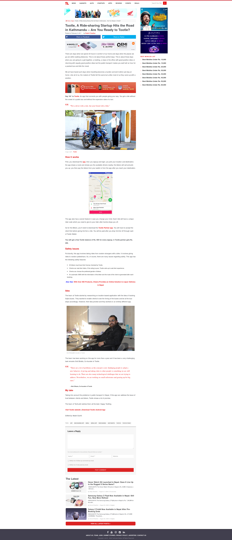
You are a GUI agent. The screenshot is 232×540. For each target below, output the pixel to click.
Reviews (119, 3)
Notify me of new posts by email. (79, 465)
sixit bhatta (111, 423)
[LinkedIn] (124, 532)
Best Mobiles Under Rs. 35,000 (154, 74)
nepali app (94, 423)
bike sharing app (79, 423)
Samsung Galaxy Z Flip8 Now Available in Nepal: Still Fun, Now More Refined (111, 497)
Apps (110, 3)
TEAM (96, 535)
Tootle (76, 96)
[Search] (165, 3)
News (74, 3)
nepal (87, 423)
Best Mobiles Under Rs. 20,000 (154, 67)
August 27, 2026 (103, 491)
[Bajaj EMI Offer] (154, 30)
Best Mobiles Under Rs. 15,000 (154, 63)
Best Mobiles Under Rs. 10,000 (154, 59)
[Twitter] (120, 532)
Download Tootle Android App (93, 410)
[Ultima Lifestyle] (154, 53)
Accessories (113, 491)
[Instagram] (116, 532)
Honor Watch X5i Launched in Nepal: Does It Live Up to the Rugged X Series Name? (110, 483)
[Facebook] (107, 532)
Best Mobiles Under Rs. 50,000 (154, 81)
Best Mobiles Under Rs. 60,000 (154, 85)
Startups (101, 3)
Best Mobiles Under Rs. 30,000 (154, 70)
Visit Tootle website (72, 410)
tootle (119, 423)
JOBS (101, 535)
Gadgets (82, 3)
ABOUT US (89, 535)
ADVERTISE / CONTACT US (137, 535)
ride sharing (102, 423)
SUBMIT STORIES (109, 535)
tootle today (126, 423)
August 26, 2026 (104, 505)
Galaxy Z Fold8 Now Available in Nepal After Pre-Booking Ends (109, 510)
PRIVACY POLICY (122, 535)
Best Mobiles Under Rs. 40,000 (154, 77)
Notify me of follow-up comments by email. (82, 461)
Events (128, 3)
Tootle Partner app (106, 228)
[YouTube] (112, 532)
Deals (137, 3)
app (84, 162)
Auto (92, 3)
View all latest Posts (100, 524)
